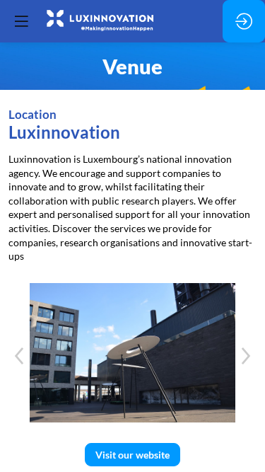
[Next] (246, 356)
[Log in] (244, 21)
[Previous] (19, 356)
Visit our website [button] (132, 455)
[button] (21, 21)
